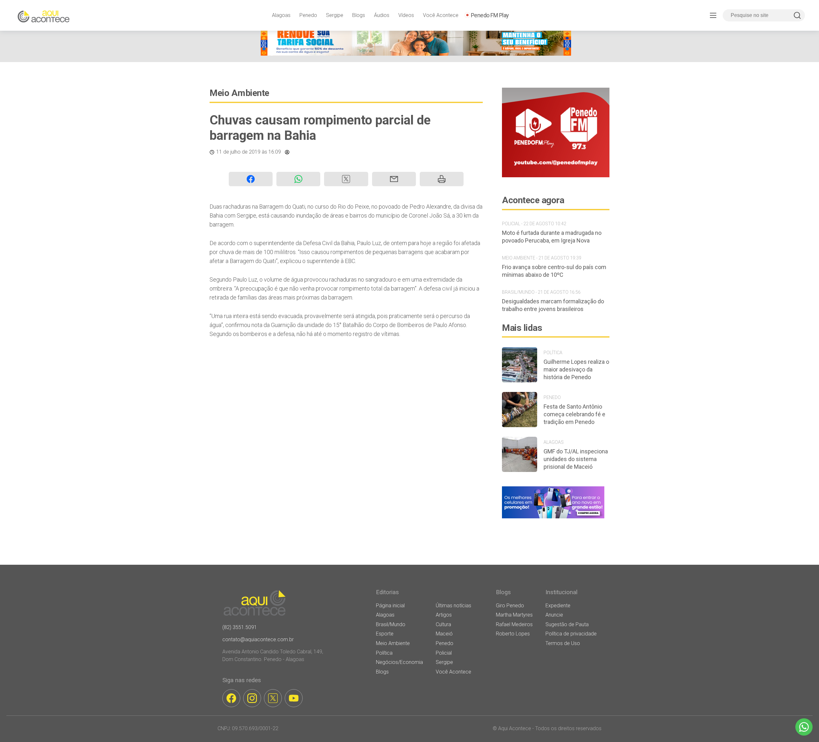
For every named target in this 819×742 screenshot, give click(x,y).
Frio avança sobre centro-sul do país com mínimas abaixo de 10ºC (554, 271)
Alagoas (281, 15)
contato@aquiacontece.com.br (258, 639)
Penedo (308, 15)
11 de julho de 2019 (238, 152)
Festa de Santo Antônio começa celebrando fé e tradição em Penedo (574, 414)
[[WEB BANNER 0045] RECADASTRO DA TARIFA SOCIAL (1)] (416, 54)
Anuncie (554, 615)
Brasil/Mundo (390, 624)
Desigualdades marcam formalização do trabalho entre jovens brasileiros (553, 305)
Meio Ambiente (239, 93)
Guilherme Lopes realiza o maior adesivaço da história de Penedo (576, 369)
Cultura (443, 624)
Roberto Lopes (513, 634)
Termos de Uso (562, 643)
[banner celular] (553, 518)
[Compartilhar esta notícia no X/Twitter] (346, 179)
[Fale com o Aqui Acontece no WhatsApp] (804, 727)
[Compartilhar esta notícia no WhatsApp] (298, 179)
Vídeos (406, 15)
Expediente (557, 605)
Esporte (385, 634)
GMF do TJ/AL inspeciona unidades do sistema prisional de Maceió (576, 459)
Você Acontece (440, 15)
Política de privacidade (571, 634)
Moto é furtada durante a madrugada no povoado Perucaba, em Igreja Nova (551, 236)
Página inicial (390, 605)
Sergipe (334, 15)
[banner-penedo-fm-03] (555, 175)
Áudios (381, 15)
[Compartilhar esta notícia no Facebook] (251, 179)
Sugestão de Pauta (567, 624)
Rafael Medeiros (514, 624)
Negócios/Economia (399, 662)
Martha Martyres (514, 615)
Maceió (444, 634)
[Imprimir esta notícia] (442, 179)
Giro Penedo (510, 605)
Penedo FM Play (490, 15)
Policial (444, 653)
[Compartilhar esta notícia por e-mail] (394, 179)
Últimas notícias (453, 605)
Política (384, 653)
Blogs (358, 15)
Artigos (444, 615)
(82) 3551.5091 (239, 627)
